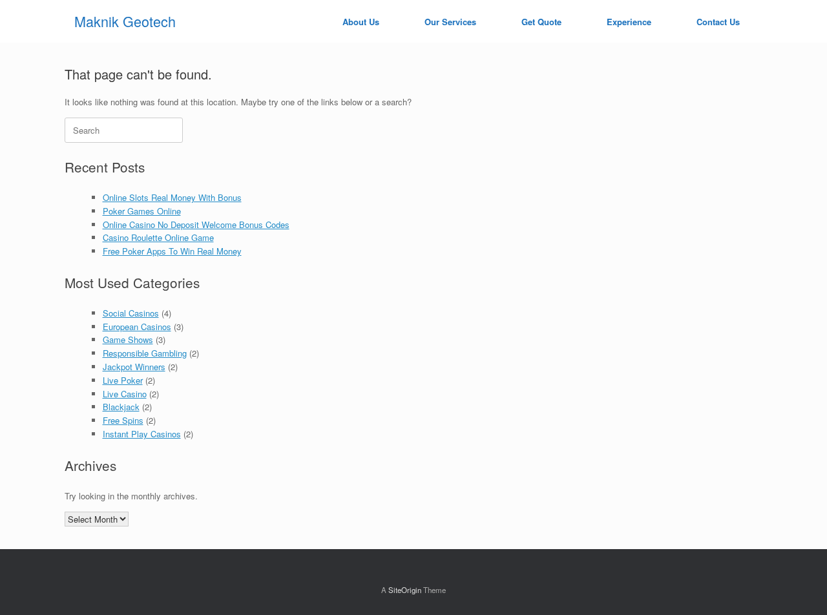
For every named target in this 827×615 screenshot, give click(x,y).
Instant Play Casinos (142, 434)
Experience (629, 22)
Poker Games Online (142, 211)
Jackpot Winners (134, 366)
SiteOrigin (404, 590)
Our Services (450, 22)
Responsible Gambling (145, 353)
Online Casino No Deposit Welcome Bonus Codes (196, 224)
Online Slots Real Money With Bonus (172, 197)
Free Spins (123, 420)
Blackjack (121, 407)
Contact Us (718, 22)
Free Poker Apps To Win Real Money (172, 251)
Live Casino (125, 394)
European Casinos (137, 326)
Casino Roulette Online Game (158, 237)
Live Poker (123, 380)
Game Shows (128, 339)
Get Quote (541, 22)
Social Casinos (131, 313)
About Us (360, 22)
